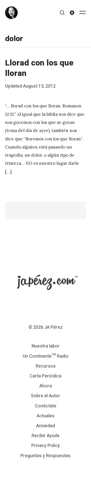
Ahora (45, 386)
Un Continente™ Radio (46, 356)
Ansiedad (45, 425)
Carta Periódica (45, 376)
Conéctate (45, 406)
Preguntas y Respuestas (45, 455)
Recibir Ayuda (45, 435)
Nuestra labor (46, 346)
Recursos (46, 366)
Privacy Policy (45, 445)
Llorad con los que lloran (39, 68)
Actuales (46, 415)
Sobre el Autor (45, 395)
